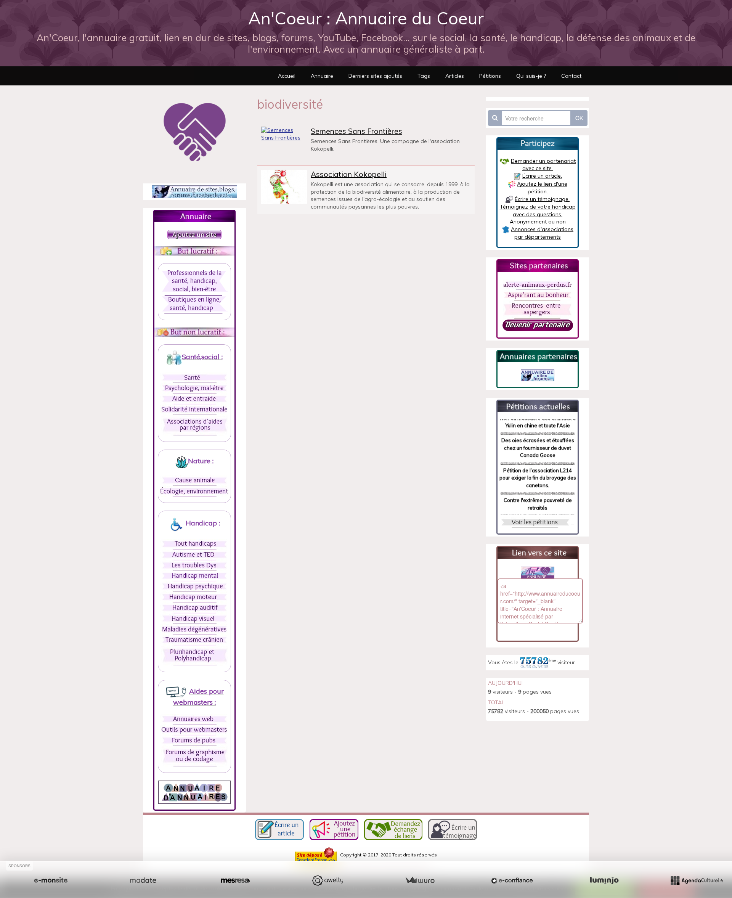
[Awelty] (327, 880)
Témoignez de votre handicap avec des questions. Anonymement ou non (538, 214)
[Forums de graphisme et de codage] (194, 756)
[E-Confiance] (512, 880)
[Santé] (194, 377)
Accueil (286, 75)
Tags (423, 75)
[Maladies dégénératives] (194, 629)
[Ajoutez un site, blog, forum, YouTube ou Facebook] (194, 233)
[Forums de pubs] (194, 740)
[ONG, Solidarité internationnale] (194, 409)
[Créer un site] (50, 880)
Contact (571, 75)
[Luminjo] (604, 880)
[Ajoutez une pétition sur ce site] (334, 829)
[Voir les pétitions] (535, 522)
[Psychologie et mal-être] (194, 388)
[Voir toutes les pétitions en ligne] (538, 405)
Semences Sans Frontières (356, 131)
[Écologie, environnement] (194, 491)
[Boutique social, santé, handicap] (194, 304)
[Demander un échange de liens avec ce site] (393, 829)
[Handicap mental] (195, 576)
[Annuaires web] (194, 719)
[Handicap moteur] (194, 597)
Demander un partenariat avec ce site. (543, 164)
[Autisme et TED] (194, 554)
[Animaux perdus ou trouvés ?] (537, 284)
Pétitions (490, 75)
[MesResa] (235, 880)
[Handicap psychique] (194, 586)
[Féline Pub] (537, 374)
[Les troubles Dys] (194, 565)
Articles (454, 75)
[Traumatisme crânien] (194, 639)
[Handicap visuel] (194, 618)
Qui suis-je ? (531, 75)
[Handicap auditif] (194, 607)
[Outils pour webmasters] (194, 729)
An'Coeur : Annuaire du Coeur (366, 18)
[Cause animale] (194, 480)
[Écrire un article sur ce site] (279, 829)
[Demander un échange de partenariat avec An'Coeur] (538, 324)
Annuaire (322, 75)
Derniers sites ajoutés (375, 75)
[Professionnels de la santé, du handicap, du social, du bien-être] (195, 281)
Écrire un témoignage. (542, 199)
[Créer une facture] (419, 880)
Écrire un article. (542, 175)
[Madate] (143, 880)
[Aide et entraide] (194, 398)
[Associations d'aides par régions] (194, 425)
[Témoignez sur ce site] (452, 829)
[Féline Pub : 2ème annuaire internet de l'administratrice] (194, 191)
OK (579, 118)
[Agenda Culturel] (696, 880)
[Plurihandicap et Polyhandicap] (194, 655)
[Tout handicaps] (194, 544)
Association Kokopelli (349, 174)
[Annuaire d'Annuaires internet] (194, 791)
